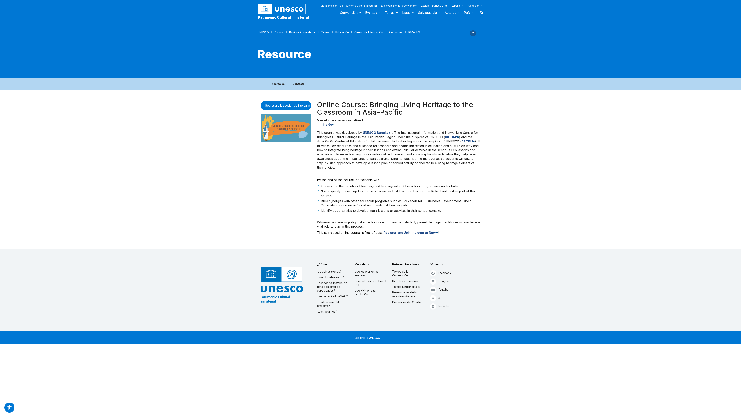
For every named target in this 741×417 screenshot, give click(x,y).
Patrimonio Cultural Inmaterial (283, 17)
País (467, 12)
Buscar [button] (480, 12)
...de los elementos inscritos (366, 273)
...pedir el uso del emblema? (328, 304)
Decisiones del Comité (406, 302)
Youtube (443, 289)
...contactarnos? (327, 311)
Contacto (298, 83)
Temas (389, 12)
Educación (342, 32)
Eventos (371, 12)
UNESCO (263, 32)
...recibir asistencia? (329, 271)
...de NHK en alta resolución (365, 292)
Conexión (473, 5)
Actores (450, 12)
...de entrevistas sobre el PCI (370, 282)
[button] (473, 35)
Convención (349, 12)
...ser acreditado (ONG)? (332, 296)
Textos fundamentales (406, 286)
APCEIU (467, 141)
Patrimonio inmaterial (302, 32)
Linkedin (443, 306)
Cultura (279, 32)
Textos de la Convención (400, 273)
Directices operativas (405, 281)
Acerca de (278, 83)
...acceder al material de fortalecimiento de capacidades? (332, 286)
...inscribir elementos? (330, 277)
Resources (396, 32)
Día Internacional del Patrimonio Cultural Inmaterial (349, 5)
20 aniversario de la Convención (399, 5)
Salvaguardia (427, 12)
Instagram (444, 281)
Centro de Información (368, 32)
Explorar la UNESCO (432, 5)
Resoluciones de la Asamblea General (404, 294)
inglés (327, 124)
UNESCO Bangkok (376, 133)
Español (456, 5)
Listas (406, 12)
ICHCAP (451, 137)
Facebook (444, 273)
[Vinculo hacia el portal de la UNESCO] (284, 9)
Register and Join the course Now (410, 233)
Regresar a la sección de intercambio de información (288, 105)
